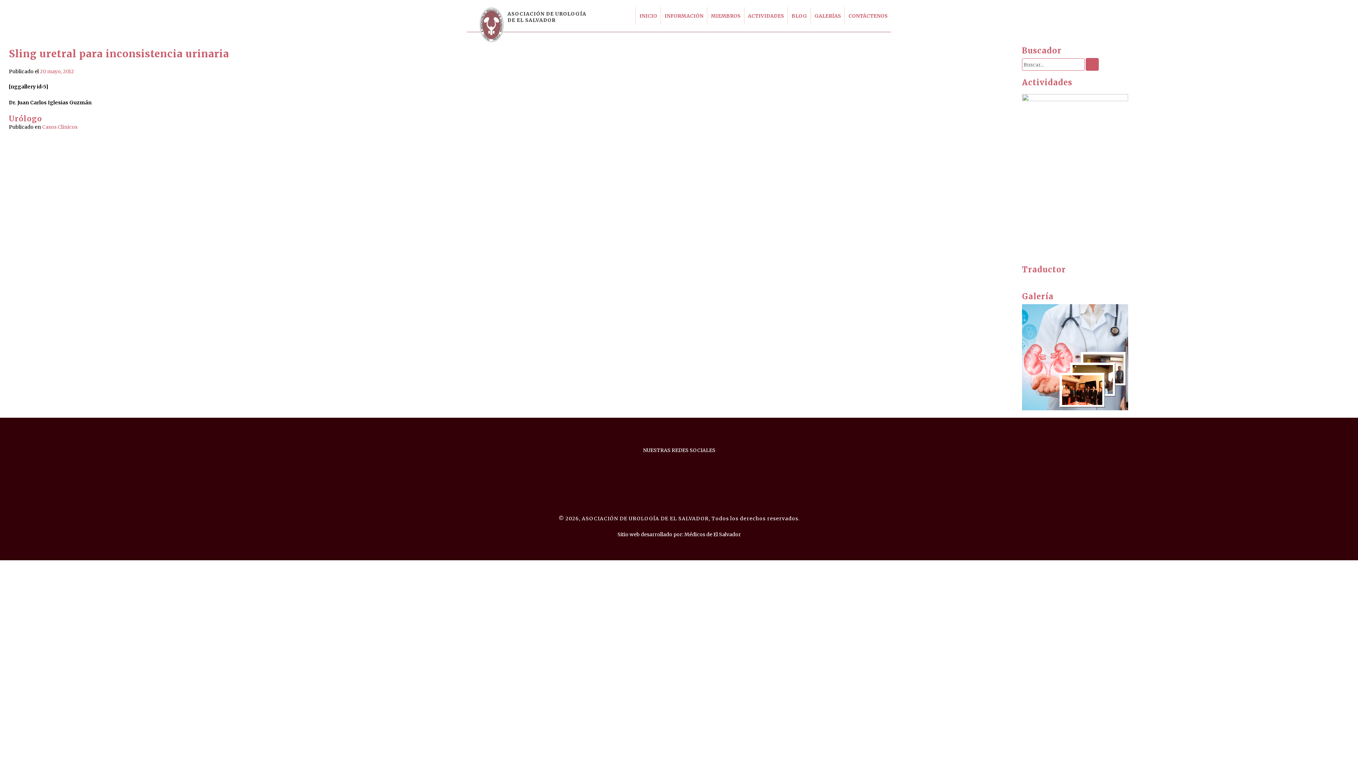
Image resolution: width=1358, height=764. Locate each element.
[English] (1025, 280)
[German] (1039, 280)
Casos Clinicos (59, 127)
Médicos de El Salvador (712, 534)
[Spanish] (1046, 280)
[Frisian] (1032, 280)
